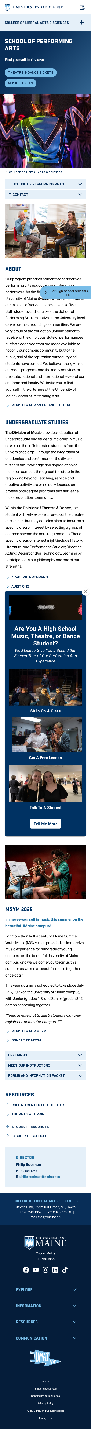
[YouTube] (36, 1270)
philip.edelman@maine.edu (39, 1176)
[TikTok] (65, 1270)
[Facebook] (26, 1270)
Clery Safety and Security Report (45, 1410)
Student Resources (46, 1388)
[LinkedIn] (55, 1270)
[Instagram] (45, 1270)
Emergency (45, 1418)
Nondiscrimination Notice (45, 1395)
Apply (45, 1381)
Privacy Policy (45, 1403)
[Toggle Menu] (82, 7)
